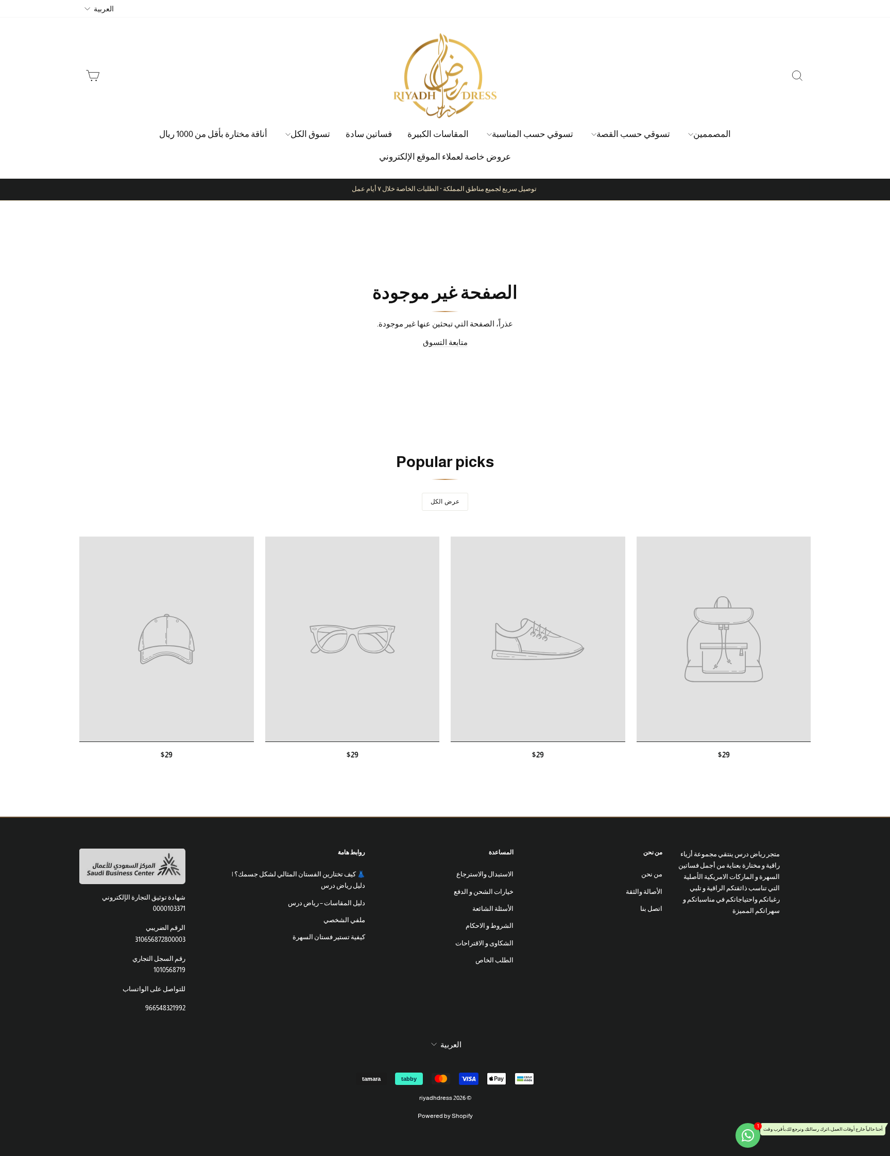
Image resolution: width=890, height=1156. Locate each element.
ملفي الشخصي (344, 920)
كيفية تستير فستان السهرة (329, 937)
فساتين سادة (369, 134)
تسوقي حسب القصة (633, 134)
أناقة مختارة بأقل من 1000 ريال (213, 134)
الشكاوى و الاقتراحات (484, 943)
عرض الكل (445, 501)
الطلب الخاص (494, 960)
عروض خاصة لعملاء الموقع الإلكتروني (445, 157)
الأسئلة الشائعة (493, 908)
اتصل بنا (651, 908)
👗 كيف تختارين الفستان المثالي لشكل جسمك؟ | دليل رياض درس (298, 879)
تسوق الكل (310, 134)
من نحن (651, 874)
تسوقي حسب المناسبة (532, 134)
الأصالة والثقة (644, 891)
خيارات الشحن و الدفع (484, 891)
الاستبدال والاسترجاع (485, 874)
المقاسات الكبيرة (438, 134)
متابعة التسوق (445, 342)
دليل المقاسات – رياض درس (326, 903)
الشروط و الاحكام (490, 925)
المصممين (712, 134)
